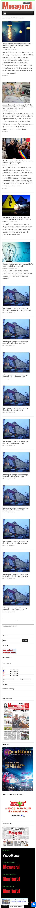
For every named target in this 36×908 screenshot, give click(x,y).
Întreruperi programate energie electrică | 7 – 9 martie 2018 (15, 343)
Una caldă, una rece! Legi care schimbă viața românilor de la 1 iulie (17, 265)
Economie (4, 111)
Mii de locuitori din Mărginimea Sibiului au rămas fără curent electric (17, 218)
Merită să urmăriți (8, 689)
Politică (4, 165)
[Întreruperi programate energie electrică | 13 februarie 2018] (16, 595)
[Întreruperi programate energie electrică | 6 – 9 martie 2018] (16, 362)
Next (32, 620)
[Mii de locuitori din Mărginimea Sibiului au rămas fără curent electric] (16, 205)
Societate (4, 221)
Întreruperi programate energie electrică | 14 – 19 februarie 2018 (15, 576)
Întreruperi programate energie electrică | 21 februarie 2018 (15, 509)
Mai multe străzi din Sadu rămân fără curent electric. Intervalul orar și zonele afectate (17, 46)
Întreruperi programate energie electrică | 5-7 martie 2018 (15, 409)
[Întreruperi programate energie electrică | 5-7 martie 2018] (16, 396)
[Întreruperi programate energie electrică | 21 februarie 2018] (16, 495)
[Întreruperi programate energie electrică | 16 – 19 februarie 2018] (16, 529)
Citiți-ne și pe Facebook (9, 626)
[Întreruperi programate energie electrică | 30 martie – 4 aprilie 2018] (16, 296)
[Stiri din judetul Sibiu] (17, 5)
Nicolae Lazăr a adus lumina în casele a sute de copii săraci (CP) (17, 162)
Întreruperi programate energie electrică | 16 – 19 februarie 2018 (15, 542)
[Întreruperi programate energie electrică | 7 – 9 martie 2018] (16, 329)
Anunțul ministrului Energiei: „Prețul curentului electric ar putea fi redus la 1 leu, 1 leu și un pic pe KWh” (17, 107)
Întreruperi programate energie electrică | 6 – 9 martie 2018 (15, 376)
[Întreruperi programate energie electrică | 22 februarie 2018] (16, 462)
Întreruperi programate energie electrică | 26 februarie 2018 (15, 442)
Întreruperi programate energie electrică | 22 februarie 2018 (15, 476)
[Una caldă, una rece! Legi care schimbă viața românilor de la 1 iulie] (16, 252)
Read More (5, 75)
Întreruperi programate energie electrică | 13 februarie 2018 (15, 609)
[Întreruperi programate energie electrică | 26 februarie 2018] (16, 429)
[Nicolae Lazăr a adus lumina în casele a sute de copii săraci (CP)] (16, 148)
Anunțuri (4, 49)
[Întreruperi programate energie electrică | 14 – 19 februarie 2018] (16, 562)
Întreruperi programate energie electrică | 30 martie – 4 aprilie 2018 (16, 309)
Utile (3, 312)
